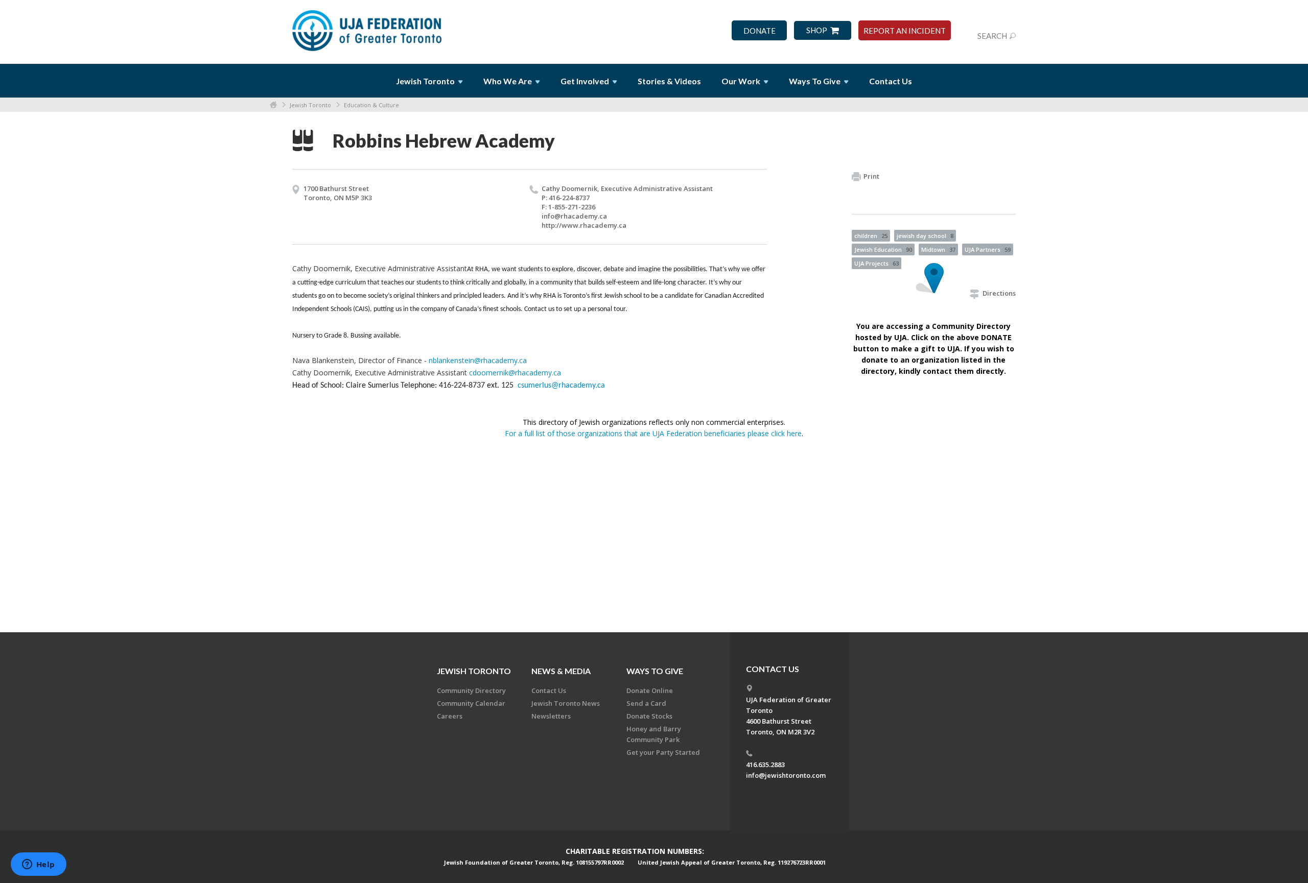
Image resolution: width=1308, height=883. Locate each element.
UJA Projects (876, 263)
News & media (561, 671)
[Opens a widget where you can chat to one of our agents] (38, 865)
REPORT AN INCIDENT (904, 31)
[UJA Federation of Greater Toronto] (367, 27)
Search (992, 35)
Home (273, 105)
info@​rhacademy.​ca (574, 216)
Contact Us (890, 81)
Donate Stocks (649, 716)
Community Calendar (471, 703)
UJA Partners (988, 249)
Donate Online (649, 690)
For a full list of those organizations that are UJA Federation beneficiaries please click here (653, 433)
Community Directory (471, 690)
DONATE (759, 31)
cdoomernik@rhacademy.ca (515, 372)
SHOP (816, 30)
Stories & (669, 81)
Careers (449, 716)
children (870, 236)
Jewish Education (883, 249)
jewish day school (925, 236)
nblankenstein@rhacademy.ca (478, 360)
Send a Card (646, 703)
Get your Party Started (663, 752)
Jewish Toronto (310, 105)
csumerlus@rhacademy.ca (561, 385)
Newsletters (551, 716)
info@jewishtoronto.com (786, 775)
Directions (999, 293)
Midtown (938, 249)
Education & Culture (371, 105)
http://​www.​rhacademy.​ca (584, 225)
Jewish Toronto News (565, 703)
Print (871, 176)
